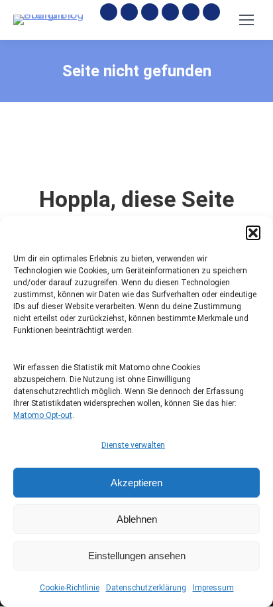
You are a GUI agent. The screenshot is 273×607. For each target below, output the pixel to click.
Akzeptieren (136, 482)
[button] (253, 232)
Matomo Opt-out (42, 415)
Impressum (213, 587)
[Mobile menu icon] (246, 20)
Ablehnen (137, 519)
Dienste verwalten (133, 445)
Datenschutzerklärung (146, 587)
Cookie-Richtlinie (69, 587)
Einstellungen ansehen (137, 555)
